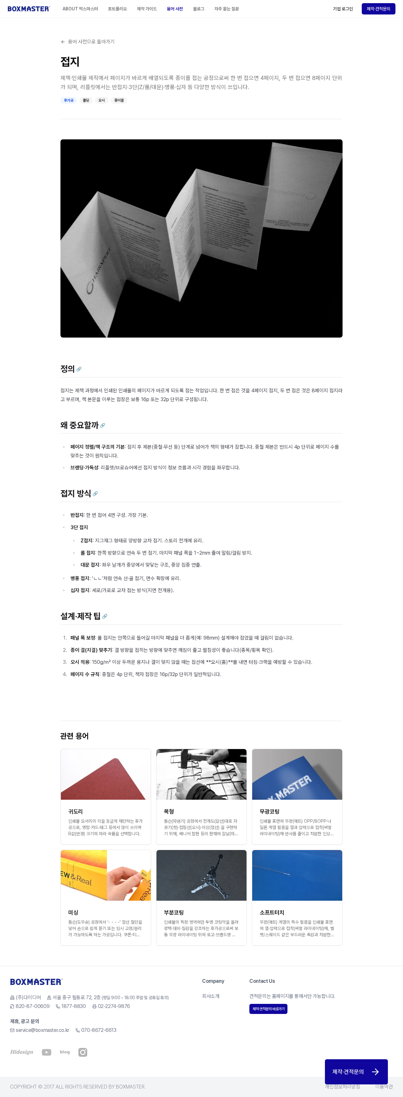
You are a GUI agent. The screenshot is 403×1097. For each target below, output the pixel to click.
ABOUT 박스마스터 (80, 8)
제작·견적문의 (378, 8)
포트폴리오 (117, 8)
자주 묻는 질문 (226, 8)
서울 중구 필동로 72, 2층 (110, 997)
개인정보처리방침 (342, 1087)
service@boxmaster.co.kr (42, 1030)
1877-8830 (73, 1006)
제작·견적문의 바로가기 (268, 1009)
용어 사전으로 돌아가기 (91, 42)
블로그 (198, 8)
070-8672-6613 (98, 1030)
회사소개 (210, 996)
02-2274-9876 (114, 1006)
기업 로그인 (343, 8)
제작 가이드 (147, 8)
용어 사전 (175, 8)
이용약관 (384, 1087)
